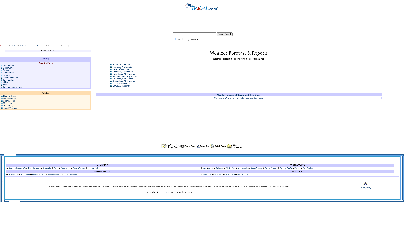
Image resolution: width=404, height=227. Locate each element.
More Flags (8, 103)
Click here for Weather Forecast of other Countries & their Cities (238, 98)
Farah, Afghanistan (121, 64)
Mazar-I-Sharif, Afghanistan (125, 76)
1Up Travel (14, 46)
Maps (5, 85)
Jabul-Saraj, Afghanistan (124, 74)
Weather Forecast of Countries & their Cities (238, 95)
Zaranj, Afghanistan (121, 86)
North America (243, 168)
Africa (210, 168)
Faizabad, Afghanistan (123, 67)
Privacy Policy (365, 188)
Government (8, 72)
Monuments (25, 174)
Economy (7, 75)
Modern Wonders (55, 174)
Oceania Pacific (286, 168)
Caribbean (219, 168)
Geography (8, 68)
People (6, 70)
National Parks (93, 168)
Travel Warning (10, 108)
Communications (10, 77)
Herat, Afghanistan (121, 69)
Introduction (8, 65)
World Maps (65, 168)
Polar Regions (308, 168)
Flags (56, 168)
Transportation (9, 80)
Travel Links (230, 174)
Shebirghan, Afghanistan (124, 81)
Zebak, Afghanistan (121, 83)
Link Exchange (243, 174)
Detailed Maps (9, 98)
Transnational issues (12, 87)
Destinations (13, 174)
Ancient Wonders (38, 174)
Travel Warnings (79, 168)
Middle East (230, 168)
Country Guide (9, 96)
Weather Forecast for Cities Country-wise (33, 46)
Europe (297, 168)
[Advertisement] (202, 24)
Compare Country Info (17, 168)
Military (6, 82)
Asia (204, 168)
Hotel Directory (34, 168)
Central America (271, 168)
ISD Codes (218, 174)
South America (256, 168)
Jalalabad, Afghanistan (123, 71)
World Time (207, 174)
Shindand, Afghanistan (123, 79)
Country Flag (9, 101)
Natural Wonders (70, 174)
